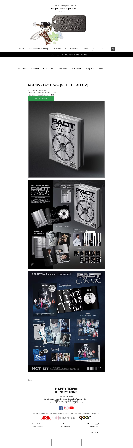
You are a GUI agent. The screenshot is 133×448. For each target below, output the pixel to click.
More (101, 69)
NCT (53, 69)
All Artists (22, 69)
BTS (45, 69)
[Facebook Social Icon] (61, 408)
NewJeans (63, 69)
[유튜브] (72, 408)
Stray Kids (90, 69)
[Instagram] (66, 408)
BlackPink (35, 69)
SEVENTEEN (76, 69)
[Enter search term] (113, 49)
